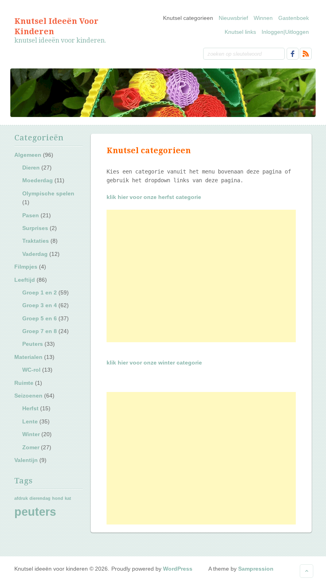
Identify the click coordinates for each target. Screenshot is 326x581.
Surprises (35, 228)
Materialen (28, 357)
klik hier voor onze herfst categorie (154, 197)
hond (57, 498)
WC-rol (31, 370)
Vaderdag (35, 254)
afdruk (21, 498)
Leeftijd (24, 280)
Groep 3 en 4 (39, 305)
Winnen (263, 18)
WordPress (177, 568)
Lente (30, 421)
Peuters (32, 344)
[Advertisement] (201, 276)
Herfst (30, 408)
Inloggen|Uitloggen (285, 32)
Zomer (30, 447)
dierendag (39, 498)
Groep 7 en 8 (39, 331)
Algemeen (27, 155)
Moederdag (37, 180)
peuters (35, 511)
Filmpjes (25, 266)
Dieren (31, 167)
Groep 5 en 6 (39, 318)
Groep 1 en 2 (39, 292)
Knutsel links (240, 32)
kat (68, 498)
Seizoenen (28, 395)
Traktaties (35, 241)
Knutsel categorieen (188, 18)
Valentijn (26, 460)
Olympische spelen (48, 193)
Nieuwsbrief (233, 18)
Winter (31, 434)
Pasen (30, 215)
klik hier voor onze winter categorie (154, 362)
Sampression (256, 568)
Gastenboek (293, 18)
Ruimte (23, 383)
